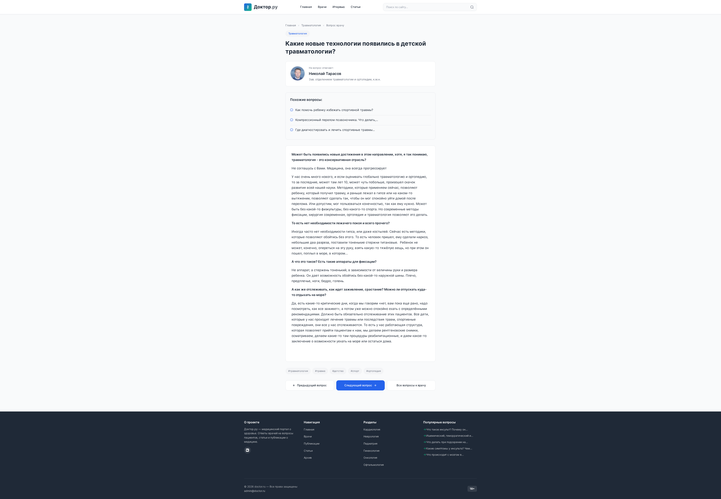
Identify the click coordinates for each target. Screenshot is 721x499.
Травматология (311, 25)
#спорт (355, 370)
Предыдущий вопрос (312, 385)
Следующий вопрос (358, 385)
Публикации (311, 443)
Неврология (371, 436)
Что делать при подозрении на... (447, 442)
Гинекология (371, 450)
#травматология (298, 370)
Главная (306, 7)
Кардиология (372, 429)
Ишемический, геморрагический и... (449, 435)
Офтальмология (374, 464)
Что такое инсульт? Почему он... (447, 429)
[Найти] (472, 7)
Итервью (339, 7)
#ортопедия (373, 370)
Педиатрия (370, 443)
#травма (320, 370)
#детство (338, 370)
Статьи (355, 7)
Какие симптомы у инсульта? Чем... (449, 448)
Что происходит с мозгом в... (445, 454)
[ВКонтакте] (247, 450)
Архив (308, 457)
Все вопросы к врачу (411, 385)
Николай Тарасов (325, 73)
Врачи (322, 7)
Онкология (370, 457)
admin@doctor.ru (254, 490)
